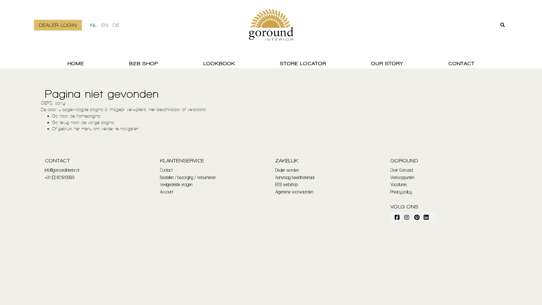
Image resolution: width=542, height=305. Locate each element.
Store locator (303, 63)
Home (75, 63)
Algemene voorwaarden (294, 191)
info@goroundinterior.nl (62, 170)
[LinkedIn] (426, 217)
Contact (461, 63)
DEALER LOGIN (58, 25)
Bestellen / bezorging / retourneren (188, 177)
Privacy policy (401, 191)
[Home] (271, 28)
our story (387, 63)
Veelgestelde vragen (176, 184)
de (116, 25)
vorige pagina (101, 122)
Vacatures (398, 184)
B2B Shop (143, 63)
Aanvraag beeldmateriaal (294, 177)
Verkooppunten (402, 177)
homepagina (88, 116)
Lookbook (219, 63)
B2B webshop (286, 184)
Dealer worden (287, 170)
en (104, 25)
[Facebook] (397, 217)
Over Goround (401, 170)
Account (166, 191)
